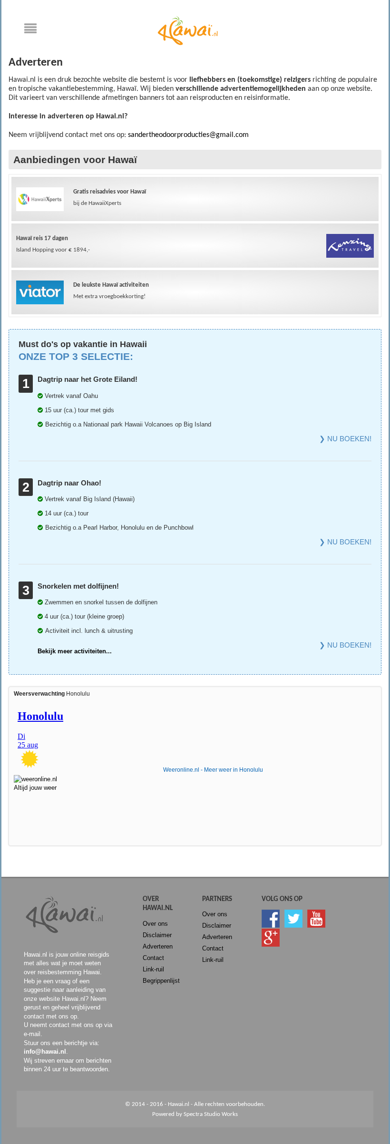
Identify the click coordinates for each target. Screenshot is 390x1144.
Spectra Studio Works (211, 1114)
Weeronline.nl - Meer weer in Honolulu (213, 770)
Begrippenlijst (161, 980)
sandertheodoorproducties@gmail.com (188, 135)
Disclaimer (157, 935)
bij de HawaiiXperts (109, 197)
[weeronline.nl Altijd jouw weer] (41, 781)
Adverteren (158, 946)
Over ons (155, 923)
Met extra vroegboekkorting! (111, 291)
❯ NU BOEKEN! (345, 439)
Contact (153, 957)
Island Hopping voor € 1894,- (53, 244)
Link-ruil (153, 969)
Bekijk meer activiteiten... (75, 651)
